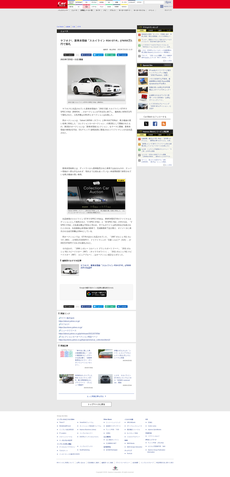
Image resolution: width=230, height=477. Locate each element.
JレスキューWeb (132, 433)
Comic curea (152, 426)
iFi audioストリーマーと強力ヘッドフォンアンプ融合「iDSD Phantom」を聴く (160, 72)
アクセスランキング (150, 27)
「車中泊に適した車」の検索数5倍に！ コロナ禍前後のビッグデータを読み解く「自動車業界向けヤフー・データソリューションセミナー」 (83, 358)
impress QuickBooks (154, 429)
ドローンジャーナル (65, 437)
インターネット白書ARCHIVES (69, 454)
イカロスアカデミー (133, 437)
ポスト (70, 55)
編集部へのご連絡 (107, 462)
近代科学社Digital (111, 450)
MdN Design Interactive (134, 447)
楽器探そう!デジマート (113, 426)
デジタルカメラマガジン (67, 447)
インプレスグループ (147, 462)
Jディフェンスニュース (134, 426)
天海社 (150, 422)
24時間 (150, 30)
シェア (88, 55)
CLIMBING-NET (111, 443)
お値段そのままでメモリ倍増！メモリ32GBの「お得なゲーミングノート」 (159, 97)
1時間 (142, 30)
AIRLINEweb (131, 422)
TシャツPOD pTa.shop (156, 443)
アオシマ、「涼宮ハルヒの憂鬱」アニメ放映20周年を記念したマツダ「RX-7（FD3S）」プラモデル (156, 57)
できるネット (63, 450)
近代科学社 (107, 447)
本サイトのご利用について (65, 462)
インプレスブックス (86, 446)
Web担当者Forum (65, 426)
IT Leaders (62, 433)
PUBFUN (149, 433)
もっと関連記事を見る (95, 396)
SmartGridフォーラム (86, 422)
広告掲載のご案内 (93, 462)
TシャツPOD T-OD (112, 429)
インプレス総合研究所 (66, 429)
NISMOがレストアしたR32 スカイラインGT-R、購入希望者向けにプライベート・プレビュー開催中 (83, 380)
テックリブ (128, 450)
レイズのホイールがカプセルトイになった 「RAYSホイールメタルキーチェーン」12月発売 (156, 47)
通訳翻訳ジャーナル (133, 429)
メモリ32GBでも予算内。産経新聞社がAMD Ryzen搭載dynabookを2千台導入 (159, 81)
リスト (77, 55)
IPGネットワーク (151, 440)
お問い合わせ (80, 462)
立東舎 (108, 433)
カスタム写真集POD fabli (156, 446)
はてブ (100, 55)
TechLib (129, 453)
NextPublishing (85, 450)
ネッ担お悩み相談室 (65, 440)
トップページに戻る (96, 404)
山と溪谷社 (107, 437)
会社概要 (135, 462)
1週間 (159, 30)
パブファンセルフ (153, 436)
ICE (147, 419)
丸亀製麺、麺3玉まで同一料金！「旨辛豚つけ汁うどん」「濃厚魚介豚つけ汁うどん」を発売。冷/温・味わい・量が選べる (156, 140)
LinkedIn (123, 55)
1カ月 (168, 30)
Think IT (61, 422)
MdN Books (131, 443)
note (112, 55)
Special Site (147, 65)
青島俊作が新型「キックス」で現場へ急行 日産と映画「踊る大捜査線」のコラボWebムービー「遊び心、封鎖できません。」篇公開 (156, 36)
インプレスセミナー (86, 433)
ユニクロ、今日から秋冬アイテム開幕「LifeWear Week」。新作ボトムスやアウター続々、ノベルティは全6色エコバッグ (156, 156)
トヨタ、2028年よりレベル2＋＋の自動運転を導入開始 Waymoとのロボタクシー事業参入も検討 (156, 52)
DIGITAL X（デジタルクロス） (89, 437)
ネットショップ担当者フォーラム (90, 426)
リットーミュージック (113, 422)
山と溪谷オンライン (112, 440)
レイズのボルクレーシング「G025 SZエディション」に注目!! (160, 106)
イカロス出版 (129, 419)
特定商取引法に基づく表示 (164, 462)
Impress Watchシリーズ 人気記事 (156, 132)
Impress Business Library (88, 429)
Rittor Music (108, 419)
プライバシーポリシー (123, 462)
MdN (126, 440)
